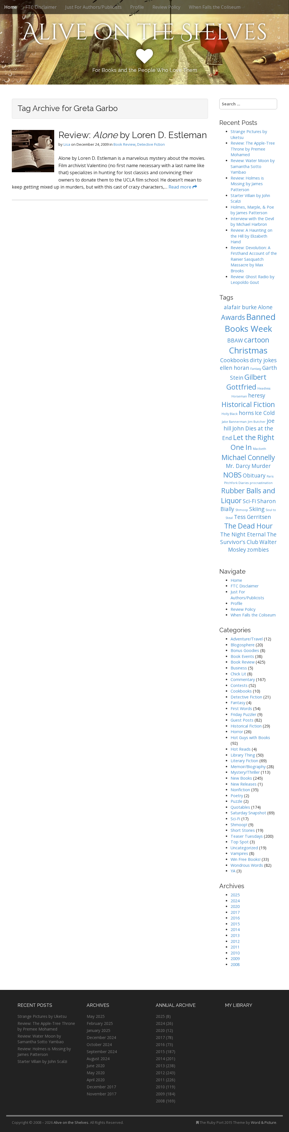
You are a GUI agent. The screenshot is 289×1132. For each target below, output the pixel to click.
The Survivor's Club (248, 538)
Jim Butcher (257, 422)
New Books (241, 778)
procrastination (261, 483)
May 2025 (96, 1016)
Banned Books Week (250, 322)
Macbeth (259, 449)
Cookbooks (234, 360)
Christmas (248, 350)
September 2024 (102, 1051)
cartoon (256, 339)
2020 (235, 906)
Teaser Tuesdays (247, 836)
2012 (235, 941)
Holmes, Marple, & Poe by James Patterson (252, 210)
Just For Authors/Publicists (93, 7)
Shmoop (241, 510)
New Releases (244, 784)
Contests (239, 685)
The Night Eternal (243, 534)
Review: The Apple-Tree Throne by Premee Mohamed (253, 148)
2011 (235, 947)
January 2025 (98, 1030)
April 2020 (96, 1079)
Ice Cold (265, 413)
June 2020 (96, 1065)
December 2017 (101, 1086)
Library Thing (243, 755)
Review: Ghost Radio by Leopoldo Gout (252, 279)
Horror (237, 731)
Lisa (67, 144)
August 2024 (98, 1058)
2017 (235, 912)
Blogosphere (243, 644)
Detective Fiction (151, 144)
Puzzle (236, 801)
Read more (180, 187)
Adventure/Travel (247, 639)
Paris (270, 476)
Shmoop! (239, 824)
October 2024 (99, 1044)
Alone (265, 307)
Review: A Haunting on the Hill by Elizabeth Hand (251, 235)
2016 (235, 918)
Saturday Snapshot (248, 812)
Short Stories (243, 830)
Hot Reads (241, 749)
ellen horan (234, 368)
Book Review (124, 144)
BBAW (235, 340)
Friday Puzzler (243, 714)
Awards (233, 317)
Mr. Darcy (238, 466)
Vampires (239, 853)
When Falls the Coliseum (214, 7)
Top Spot (240, 841)
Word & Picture (263, 1122)
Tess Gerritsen (252, 517)
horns (246, 413)
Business (239, 668)
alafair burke (240, 307)
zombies (258, 549)
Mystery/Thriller (245, 772)
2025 (235, 894)
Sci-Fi (249, 501)
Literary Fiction (244, 760)
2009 (235, 958)
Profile (137, 7)
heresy (256, 395)
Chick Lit (238, 673)
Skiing (256, 509)
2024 (235, 900)
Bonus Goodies (245, 650)
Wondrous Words (247, 865)
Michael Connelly (248, 457)
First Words (241, 708)
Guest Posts (242, 720)
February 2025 (100, 1023)
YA (233, 871)
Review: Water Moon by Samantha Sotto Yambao (253, 166)
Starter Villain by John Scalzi (42, 1061)
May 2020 (96, 1072)
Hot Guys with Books (250, 737)
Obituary (254, 475)
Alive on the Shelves (144, 32)
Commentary (243, 679)
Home (10, 7)
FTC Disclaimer (41, 7)
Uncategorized (244, 847)
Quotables (240, 807)
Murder (261, 466)
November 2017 (101, 1093)
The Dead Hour (248, 525)
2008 (235, 964)
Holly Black (230, 414)
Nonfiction (240, 789)
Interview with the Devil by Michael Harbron (252, 221)
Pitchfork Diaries (236, 483)
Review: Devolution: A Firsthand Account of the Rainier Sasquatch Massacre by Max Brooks (254, 259)
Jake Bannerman (234, 422)
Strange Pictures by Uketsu (42, 1016)
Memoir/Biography (248, 766)
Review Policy (166, 7)
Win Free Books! (245, 859)
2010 (235, 953)
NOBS (232, 474)
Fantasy (255, 369)
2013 (235, 935)
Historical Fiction (248, 404)
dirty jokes (263, 360)
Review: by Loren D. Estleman (132, 135)
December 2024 (101, 1037)
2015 (235, 924)
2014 (235, 929)
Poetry (237, 795)
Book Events (242, 656)
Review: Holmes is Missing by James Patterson (247, 183)
